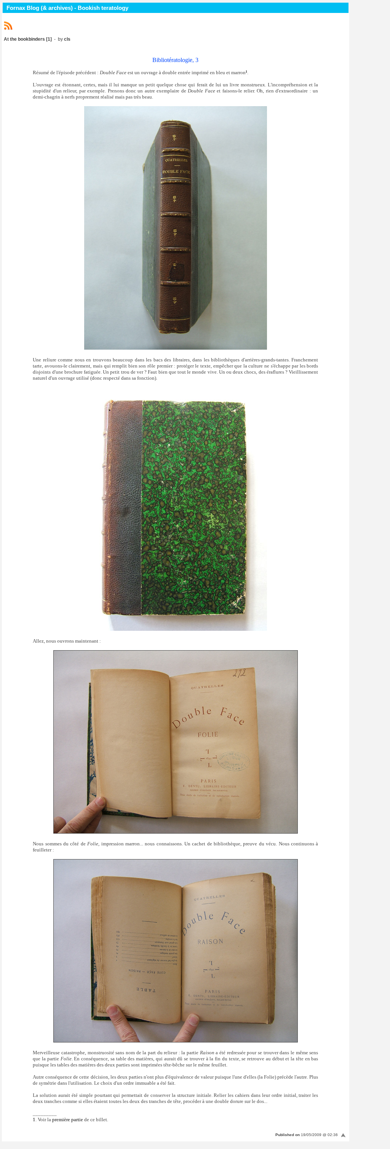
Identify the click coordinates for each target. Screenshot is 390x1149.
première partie (67, 1119)
